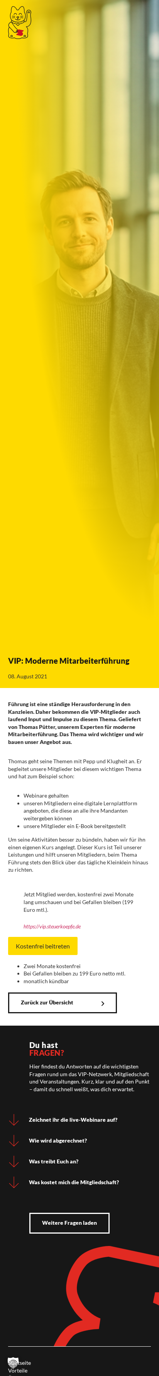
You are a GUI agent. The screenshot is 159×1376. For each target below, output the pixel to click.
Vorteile (17, 1370)
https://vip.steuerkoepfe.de (52, 926)
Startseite (19, 1362)
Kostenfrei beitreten (43, 946)
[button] (13, 1363)
